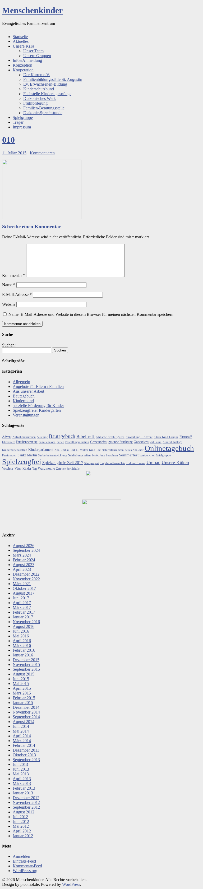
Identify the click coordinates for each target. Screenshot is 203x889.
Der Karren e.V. (36, 74)
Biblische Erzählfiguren (110, 437)
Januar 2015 (23, 702)
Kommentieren (42, 153)
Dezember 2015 (26, 660)
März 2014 (22, 740)
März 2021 (22, 583)
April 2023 (22, 569)
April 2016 (22, 640)
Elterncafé (185, 437)
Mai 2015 (21, 683)
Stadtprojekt (91, 463)
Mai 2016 (21, 636)
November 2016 (26, 621)
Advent (6, 437)
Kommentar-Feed (27, 866)
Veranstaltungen (26, 415)
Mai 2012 (21, 826)
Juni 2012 (21, 821)
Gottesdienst (141, 442)
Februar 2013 (24, 788)
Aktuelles (21, 41)
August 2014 (23, 721)
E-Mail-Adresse (17, 294)
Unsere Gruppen (37, 55)
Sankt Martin (27, 455)
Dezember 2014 (26, 707)
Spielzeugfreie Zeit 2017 (62, 462)
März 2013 (22, 783)
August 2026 (23, 545)
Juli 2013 (20, 764)
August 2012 (23, 812)
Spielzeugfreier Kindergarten (37, 410)
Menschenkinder (32, 10)
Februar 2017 (24, 612)
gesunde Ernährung (120, 442)
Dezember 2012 (26, 797)
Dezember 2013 (26, 750)
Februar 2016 (24, 650)
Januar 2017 (23, 617)
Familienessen (47, 442)
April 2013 (22, 778)
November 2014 (26, 712)
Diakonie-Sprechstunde (42, 112)
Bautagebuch (24, 396)
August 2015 (23, 674)
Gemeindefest (98, 442)
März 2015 (22, 693)
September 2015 (26, 669)
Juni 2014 (21, 726)
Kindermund (23, 401)
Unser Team (33, 51)
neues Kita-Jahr (134, 449)
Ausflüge (42, 437)
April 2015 (22, 688)
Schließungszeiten (79, 455)
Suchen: (9, 345)
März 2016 (22, 645)
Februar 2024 (24, 560)
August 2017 (23, 593)
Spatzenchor (147, 455)
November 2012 (26, 802)
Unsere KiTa (23, 46)
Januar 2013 (23, 793)
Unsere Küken (175, 462)
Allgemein (21, 381)
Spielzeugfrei (21, 461)
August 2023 (23, 564)
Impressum (22, 127)
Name (8, 285)
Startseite (20, 36)
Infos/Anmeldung (27, 60)
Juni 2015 (21, 679)
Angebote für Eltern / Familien (38, 386)
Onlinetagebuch (169, 448)
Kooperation (23, 70)
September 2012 (26, 807)
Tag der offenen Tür (112, 463)
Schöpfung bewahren (105, 455)
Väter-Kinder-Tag (26, 468)
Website (8, 304)
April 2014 (22, 736)
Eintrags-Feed (24, 861)
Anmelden (21, 856)
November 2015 (26, 664)
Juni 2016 (21, 631)
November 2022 (26, 579)
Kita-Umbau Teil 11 (66, 449)
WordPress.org (25, 870)
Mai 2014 (21, 731)
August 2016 (23, 626)
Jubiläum (156, 442)
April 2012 (22, 831)
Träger (18, 122)
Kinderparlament (40, 450)
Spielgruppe (23, 117)
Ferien (60, 442)
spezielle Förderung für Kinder (38, 405)
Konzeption (22, 65)
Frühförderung (35, 103)
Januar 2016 (23, 655)
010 (8, 140)
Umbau (153, 462)
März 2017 (22, 607)
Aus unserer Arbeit (28, 391)
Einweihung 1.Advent (139, 437)
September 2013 (26, 759)
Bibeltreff (85, 436)
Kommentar (13, 275)
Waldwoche (46, 468)
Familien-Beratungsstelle (43, 108)
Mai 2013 (21, 774)
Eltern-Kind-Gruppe (166, 437)
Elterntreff (8, 442)
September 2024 (26, 550)
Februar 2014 (24, 745)
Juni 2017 (21, 598)
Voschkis (7, 468)
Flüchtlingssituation (77, 442)
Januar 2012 (23, 836)
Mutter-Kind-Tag (90, 449)
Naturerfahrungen (113, 449)
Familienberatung (27, 442)
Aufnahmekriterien (24, 437)
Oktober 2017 (24, 588)
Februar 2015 (24, 698)
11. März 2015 (14, 153)
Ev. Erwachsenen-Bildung (45, 84)
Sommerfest (129, 455)
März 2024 (22, 555)
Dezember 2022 (26, 574)
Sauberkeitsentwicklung (52, 455)
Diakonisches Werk (39, 98)
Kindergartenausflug (14, 449)
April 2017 (22, 602)
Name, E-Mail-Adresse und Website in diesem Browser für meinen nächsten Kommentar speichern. (91, 314)
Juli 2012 (20, 816)
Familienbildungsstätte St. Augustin (52, 79)
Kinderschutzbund (38, 89)
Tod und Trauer (135, 463)
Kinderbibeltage (172, 442)
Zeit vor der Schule (68, 468)
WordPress (71, 884)
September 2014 (26, 717)
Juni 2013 (21, 769)
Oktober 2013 (24, 755)
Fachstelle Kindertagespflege (47, 93)
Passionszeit (9, 455)
